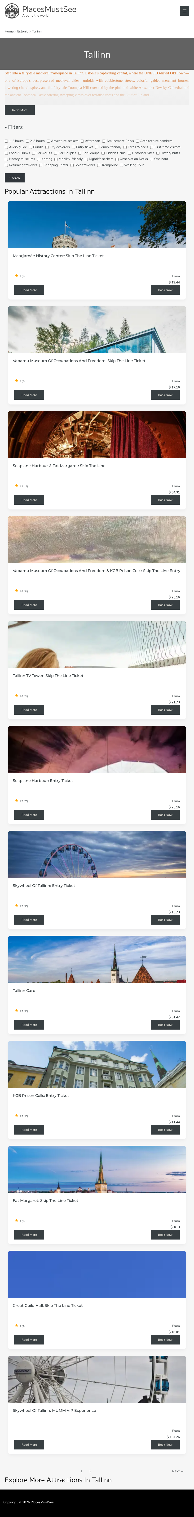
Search (14, 178)
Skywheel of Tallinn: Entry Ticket (44, 885)
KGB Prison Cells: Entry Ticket (41, 1095)
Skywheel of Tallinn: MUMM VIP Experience (54, 1410)
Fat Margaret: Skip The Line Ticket (45, 1200)
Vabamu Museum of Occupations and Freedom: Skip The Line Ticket (79, 360)
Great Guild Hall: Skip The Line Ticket (48, 1305)
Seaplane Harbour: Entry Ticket (43, 780)
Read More (19, 110)
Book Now (165, 290)
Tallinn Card (24, 990)
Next (178, 1471)
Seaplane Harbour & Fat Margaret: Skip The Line (59, 465)
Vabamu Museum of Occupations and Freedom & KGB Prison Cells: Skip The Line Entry (96, 570)
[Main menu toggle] (185, 11)
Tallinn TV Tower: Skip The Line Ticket (48, 675)
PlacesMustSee (49, 8)
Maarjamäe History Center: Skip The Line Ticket (58, 255)
